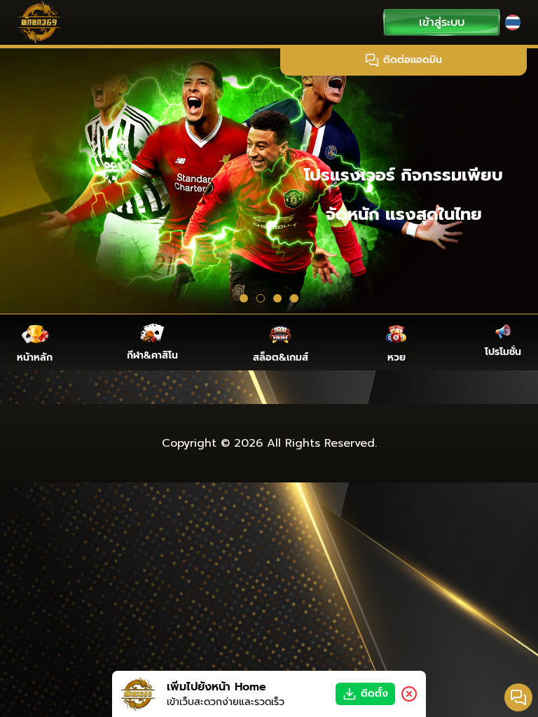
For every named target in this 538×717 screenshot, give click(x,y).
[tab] (244, 298)
